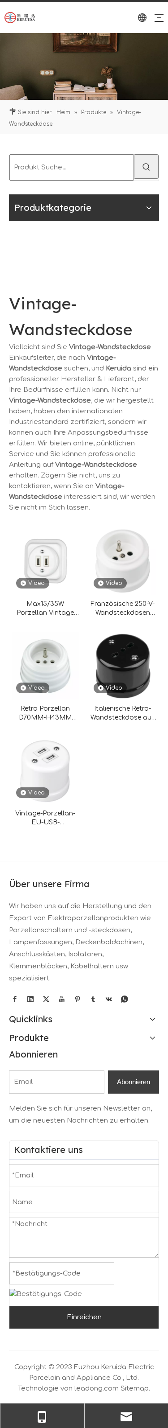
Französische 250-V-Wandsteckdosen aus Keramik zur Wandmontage (122, 609)
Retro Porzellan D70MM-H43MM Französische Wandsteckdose (45, 713)
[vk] (109, 999)
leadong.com (96, 1388)
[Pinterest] (77, 999)
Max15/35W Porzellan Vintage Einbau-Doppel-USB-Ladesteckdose (45, 609)
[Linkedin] (30, 999)
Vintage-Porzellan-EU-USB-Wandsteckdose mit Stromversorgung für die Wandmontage (45, 818)
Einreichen (84, 1317)
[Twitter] (46, 999)
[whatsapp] (124, 999)
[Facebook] (15, 999)
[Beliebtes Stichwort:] (146, 166)
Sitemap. (135, 1388)
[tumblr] (93, 999)
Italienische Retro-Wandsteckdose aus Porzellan (122, 713)
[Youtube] (62, 999)
